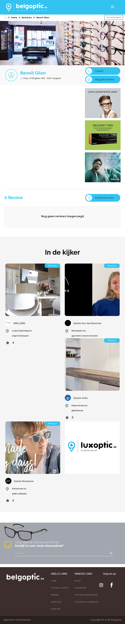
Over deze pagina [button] (113, 17)
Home (14, 17)
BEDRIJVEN (56, 602)
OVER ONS (55, 609)
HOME (54, 581)
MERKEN (55, 595)
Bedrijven (27, 17)
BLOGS (78, 581)
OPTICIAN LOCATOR (59, 588)
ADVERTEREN (80, 588)
